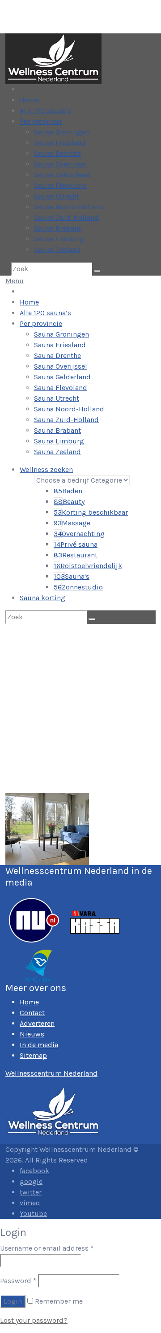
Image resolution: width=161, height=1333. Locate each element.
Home (29, 100)
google (31, 1181)
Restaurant (75, 555)
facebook (34, 1170)
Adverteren (37, 1023)
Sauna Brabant (57, 228)
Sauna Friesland (60, 142)
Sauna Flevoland (60, 185)
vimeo (30, 1203)
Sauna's (71, 576)
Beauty (69, 501)
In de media (39, 1044)
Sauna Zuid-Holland (66, 217)
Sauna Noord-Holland (69, 207)
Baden (68, 491)
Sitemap (33, 1055)
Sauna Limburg (59, 239)
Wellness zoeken (46, 469)
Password (18, 1280)
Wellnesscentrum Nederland (51, 1073)
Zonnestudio (78, 587)
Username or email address (46, 1248)
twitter (31, 1192)
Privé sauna (75, 544)
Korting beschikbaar (91, 512)
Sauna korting (42, 597)
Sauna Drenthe (57, 153)
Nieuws (32, 1034)
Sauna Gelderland (62, 175)
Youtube (33, 1213)
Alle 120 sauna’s (45, 110)
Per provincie (41, 121)
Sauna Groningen (61, 132)
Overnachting (79, 533)
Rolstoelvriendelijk (88, 565)
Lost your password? (34, 1320)
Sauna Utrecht (56, 196)
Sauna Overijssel (60, 164)
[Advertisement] (80, 708)
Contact (32, 1012)
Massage (72, 523)
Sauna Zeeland (57, 249)
